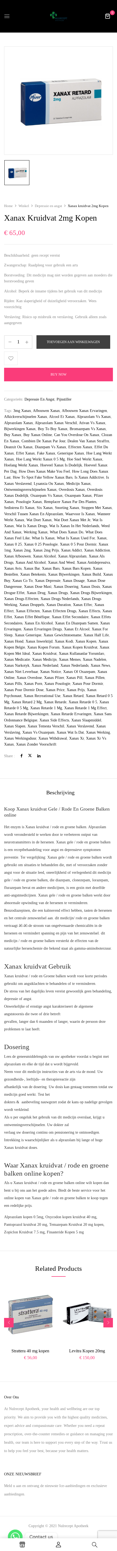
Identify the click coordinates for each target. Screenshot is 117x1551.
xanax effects (89, 611)
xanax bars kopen (76, 568)
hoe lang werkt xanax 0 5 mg (40, 459)
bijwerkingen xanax (20, 429)
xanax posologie (57, 684)
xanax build (91, 574)
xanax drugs (58, 593)
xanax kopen (85, 641)
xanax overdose (29, 678)
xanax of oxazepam (79, 672)
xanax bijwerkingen (63, 574)
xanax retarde (55, 702)
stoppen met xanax (96, 508)
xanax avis (12, 568)
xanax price (55, 690)
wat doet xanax (39, 520)
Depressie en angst (48, 206)
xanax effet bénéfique (32, 617)
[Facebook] (21, 756)
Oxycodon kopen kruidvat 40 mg (70, 1217)
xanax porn (33, 684)
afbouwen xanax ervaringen (84, 411)
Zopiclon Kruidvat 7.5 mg (24, 1232)
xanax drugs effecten (21, 599)
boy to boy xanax (52, 429)
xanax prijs (76, 690)
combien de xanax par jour (43, 441)
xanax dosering (66, 587)
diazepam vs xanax (50, 447)
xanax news (100, 665)
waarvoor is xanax (80, 514)
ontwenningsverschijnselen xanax (30, 490)
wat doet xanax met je (72, 520)
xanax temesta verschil (45, 726)
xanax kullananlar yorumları (81, 654)
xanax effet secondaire (70, 617)
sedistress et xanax (19, 508)
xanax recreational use (42, 696)
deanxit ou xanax (18, 447)
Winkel (24, 206)
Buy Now (58, 374)
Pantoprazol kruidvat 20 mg (25, 1225)
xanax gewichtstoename (62, 635)
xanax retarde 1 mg (46, 708)
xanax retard (73, 696)
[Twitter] (30, 756)
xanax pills (13, 684)
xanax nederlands (74, 665)
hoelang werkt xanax (21, 465)
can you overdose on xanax (76, 435)
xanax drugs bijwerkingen (91, 593)
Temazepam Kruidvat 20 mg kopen (76, 1225)
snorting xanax (67, 508)
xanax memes (70, 659)
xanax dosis (90, 587)
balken (43, 880)
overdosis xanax (72, 490)
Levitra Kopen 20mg (87, 1351)
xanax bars (51, 568)
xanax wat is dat (70, 732)
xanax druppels (31, 605)
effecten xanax (80, 447)
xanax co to (22, 581)
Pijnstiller (64, 399)
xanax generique (28, 635)
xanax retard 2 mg (26, 702)
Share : (9, 756)
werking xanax (36, 532)
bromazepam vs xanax (88, 429)
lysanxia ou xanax (49, 484)
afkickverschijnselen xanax (25, 417)
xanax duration (58, 605)
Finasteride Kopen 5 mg (65, 1232)
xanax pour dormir (87, 684)
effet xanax (25, 453)
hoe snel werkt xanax (84, 459)
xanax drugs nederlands (60, 599)
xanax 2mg (22, 550)
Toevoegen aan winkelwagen (73, 342)
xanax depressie (47, 581)
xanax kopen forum (43, 647)
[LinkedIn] (39, 756)
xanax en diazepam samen (76, 623)
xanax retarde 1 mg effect (85, 708)
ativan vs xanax (92, 423)
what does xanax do (66, 532)
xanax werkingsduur (20, 738)
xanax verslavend (80, 726)
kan (66, 1087)
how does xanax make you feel (44, 471)
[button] (107, 16)
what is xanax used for (76, 538)
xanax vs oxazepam (38, 732)
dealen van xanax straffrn (88, 441)
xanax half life (96, 635)
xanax (102, 538)
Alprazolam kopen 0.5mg (23, 1217)
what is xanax (43, 538)
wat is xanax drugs (31, 526)
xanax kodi (64, 641)
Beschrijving (60, 792)
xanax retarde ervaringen (71, 714)
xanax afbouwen (17, 556)
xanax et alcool (77, 629)
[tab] (60, 792)
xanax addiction (97, 550)
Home (8, 206)
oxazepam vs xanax (46, 496)
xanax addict (71, 550)
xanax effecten (28, 611)
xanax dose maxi (37, 587)
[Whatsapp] (15, 1537)
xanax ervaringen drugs (42, 629)
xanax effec (82, 605)
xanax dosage (74, 581)
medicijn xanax (78, 484)
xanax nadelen (94, 659)
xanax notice (50, 672)
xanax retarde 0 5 (83, 702)
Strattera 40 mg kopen (30, 1351)
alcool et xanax (62, 417)
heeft (35, 1029)
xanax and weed (61, 562)
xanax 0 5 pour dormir (78, 544)
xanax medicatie (17, 659)
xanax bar (32, 568)
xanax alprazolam (72, 556)
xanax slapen (14, 726)
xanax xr (76, 738)
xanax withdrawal (52, 738)
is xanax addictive (89, 477)
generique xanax (70, 453)
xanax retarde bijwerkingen (26, 714)
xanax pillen (94, 678)
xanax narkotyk (16, 665)
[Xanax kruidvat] (16, 172)
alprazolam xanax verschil (56, 423)
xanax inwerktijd (39, 641)
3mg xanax (22, 411)
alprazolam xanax (18, 423)
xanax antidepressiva (93, 562)
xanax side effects (54, 720)
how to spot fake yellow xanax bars (42, 477)
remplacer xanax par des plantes (70, 502)
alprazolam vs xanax (94, 417)
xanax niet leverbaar (21, 672)
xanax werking (98, 732)
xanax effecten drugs (59, 611)
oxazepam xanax (78, 496)
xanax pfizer (54, 678)
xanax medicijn (44, 659)
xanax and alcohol (31, 562)
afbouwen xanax (46, 411)
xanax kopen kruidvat (79, 647)
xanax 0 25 (13, 544)
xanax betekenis (33, 574)
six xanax (45, 508)
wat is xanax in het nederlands (74, 526)
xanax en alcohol (38, 623)
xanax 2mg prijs (46, 550)
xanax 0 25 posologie (41, 544)
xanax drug (36, 593)
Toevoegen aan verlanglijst (11, 358)
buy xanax (12, 435)
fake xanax (46, 453)
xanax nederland (45, 665)
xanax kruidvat (44, 654)
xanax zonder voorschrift (36, 744)
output (86, 835)
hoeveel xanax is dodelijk (61, 465)
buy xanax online (37, 435)
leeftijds (32, 1079)
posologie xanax (29, 502)
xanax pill (74, 678)
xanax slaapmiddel (86, 720)
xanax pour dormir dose (24, 690)
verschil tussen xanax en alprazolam (33, 514)
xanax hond (13, 641)
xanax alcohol (44, 556)
